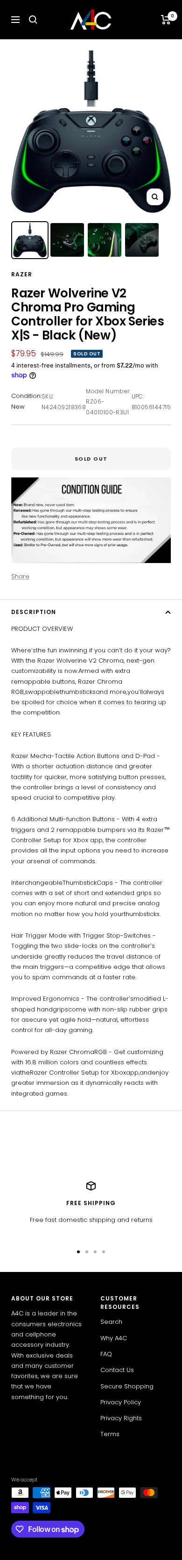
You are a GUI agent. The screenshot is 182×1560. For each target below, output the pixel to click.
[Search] (33, 19)
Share (20, 576)
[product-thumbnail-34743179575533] (142, 240)
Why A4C (113, 1338)
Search (111, 1321)
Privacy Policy (120, 1402)
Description (33, 612)
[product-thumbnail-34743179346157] (67, 240)
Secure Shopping (127, 1386)
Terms (109, 1434)
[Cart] (166, 19)
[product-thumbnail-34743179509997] (104, 240)
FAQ (106, 1354)
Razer (21, 274)
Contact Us (117, 1369)
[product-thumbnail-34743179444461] (30, 240)
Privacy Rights (121, 1418)
